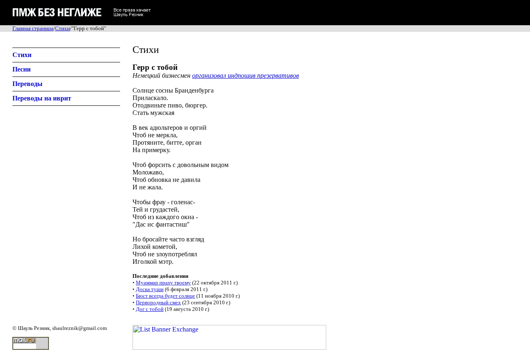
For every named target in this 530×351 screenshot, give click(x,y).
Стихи (62, 28)
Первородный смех (158, 302)
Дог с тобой (150, 309)
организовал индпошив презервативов (245, 75)
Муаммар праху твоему (163, 282)
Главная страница (32, 28)
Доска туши (150, 289)
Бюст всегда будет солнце (165, 296)
